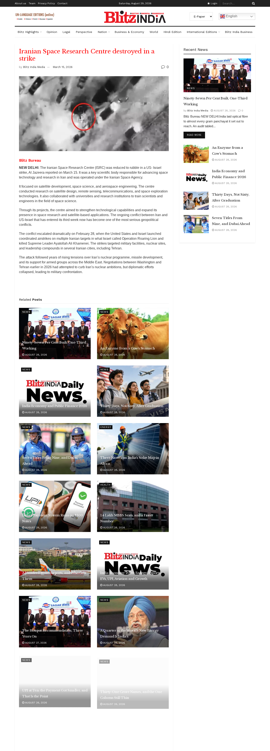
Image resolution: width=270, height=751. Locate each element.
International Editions (202, 32)
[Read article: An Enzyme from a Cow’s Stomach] (133, 333)
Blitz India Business (238, 32)
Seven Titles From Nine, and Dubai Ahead (50, 460)
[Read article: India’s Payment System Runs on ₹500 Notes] (55, 506)
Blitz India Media (34, 67)
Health (105, 484)
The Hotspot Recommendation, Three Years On (52, 633)
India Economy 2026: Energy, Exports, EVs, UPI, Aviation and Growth (130, 576)
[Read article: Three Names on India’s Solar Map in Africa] (133, 448)
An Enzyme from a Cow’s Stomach (127, 348)
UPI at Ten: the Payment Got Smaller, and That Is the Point (55, 691)
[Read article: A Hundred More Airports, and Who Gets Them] (55, 564)
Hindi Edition (172, 32)
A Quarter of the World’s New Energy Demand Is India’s (129, 633)
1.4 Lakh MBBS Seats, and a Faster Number (126, 518)
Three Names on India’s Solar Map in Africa (129, 460)
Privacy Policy (46, 3)
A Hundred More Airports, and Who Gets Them (54, 576)
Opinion (52, 32)
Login (213, 3)
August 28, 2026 (35, 354)
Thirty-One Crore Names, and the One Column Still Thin (131, 691)
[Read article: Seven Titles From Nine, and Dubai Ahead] (55, 448)
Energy (105, 427)
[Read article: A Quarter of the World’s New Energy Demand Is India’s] (133, 621)
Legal (66, 32)
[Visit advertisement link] (94, 287)
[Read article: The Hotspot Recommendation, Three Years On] (55, 621)
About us (20, 3)
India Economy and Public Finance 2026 (54, 406)
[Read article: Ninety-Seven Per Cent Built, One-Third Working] (55, 333)
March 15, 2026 (63, 67)
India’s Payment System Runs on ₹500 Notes (52, 518)
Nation (102, 32)
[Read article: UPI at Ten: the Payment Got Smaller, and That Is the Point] (55, 679)
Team (32, 3)
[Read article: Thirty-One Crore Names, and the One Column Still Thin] (133, 679)
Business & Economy (129, 32)
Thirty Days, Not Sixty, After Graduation (131, 406)
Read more (196, 134)
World (154, 32)
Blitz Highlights (28, 32)
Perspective (84, 32)
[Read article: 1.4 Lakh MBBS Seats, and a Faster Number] (133, 506)
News (26, 312)
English (231, 16)
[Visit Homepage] (135, 17)
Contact (62, 3)
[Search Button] (252, 3)
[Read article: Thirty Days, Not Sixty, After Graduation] (133, 391)
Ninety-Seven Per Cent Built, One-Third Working (54, 345)
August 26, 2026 (113, 642)
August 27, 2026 (35, 642)
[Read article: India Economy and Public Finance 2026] (55, 391)
